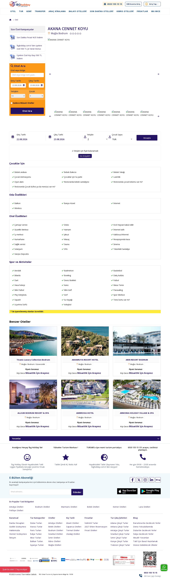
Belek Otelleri (93, 507)
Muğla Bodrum (59, 33)
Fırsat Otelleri (91, 530)
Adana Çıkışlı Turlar (119, 523)
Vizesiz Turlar (36, 526)
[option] (104, 74)
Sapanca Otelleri (73, 526)
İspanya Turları (37, 545)
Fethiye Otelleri (16, 510)
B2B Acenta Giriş (133, 4)
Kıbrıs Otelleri (125, 11)
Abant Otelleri (72, 523)
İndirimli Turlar (91, 523)
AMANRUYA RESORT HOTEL (85, 359)
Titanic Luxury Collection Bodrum (33, 359)
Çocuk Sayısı (117, 134)
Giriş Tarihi (16, 80)
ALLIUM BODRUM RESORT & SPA (33, 413)
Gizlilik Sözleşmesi (17, 526)
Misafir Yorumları (141, 537)
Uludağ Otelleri (73, 534)
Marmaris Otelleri (69, 507)
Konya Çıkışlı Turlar (119, 541)
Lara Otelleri (144, 507)
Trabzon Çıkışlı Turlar (120, 545)
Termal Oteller (73, 530)
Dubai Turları (36, 523)
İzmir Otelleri (54, 537)
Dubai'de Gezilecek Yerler (145, 530)
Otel (13, 11)
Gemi (29, 11)
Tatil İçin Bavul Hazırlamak (145, 541)
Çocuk (32, 91)
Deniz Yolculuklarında (143, 526)
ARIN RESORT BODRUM (137, 359)
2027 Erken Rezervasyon (96, 526)
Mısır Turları (35, 537)
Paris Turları (35, 530)
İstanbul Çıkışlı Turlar (120, 534)
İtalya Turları (36, 534)
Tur (21, 11)
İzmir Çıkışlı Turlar (118, 537)
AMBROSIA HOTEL (85, 413)
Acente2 (18, 574)
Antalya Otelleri (16, 507)
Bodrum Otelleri (42, 507)
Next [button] (158, 74)
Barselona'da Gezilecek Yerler (147, 523)
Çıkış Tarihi (34, 80)
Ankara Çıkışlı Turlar (119, 526)
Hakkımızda (14, 530)
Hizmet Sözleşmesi (18, 534)
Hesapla (147, 138)
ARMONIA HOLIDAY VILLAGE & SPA (137, 413)
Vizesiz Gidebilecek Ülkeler (145, 545)
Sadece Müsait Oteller (23, 103)
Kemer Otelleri (119, 507)
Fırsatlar (142, 11)
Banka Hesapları (16, 523)
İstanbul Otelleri (55, 534)
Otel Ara (27, 111)
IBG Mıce (155, 11)
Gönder (77, 492)
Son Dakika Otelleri (101, 11)
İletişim (12, 537)
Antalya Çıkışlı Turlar (119, 530)
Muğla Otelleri (54, 545)
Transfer (40, 11)
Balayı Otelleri (78, 11)
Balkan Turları (36, 541)
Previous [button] (50, 74)
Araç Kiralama (57, 11)
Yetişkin (14, 91)
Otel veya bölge (18, 70)
